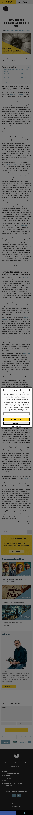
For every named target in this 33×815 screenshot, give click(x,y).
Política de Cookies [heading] (16, 390)
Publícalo (24, 813)
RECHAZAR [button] (16, 423)
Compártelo (8, 813)
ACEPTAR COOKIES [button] (16, 419)
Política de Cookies (16, 414)
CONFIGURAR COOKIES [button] (16, 426)
